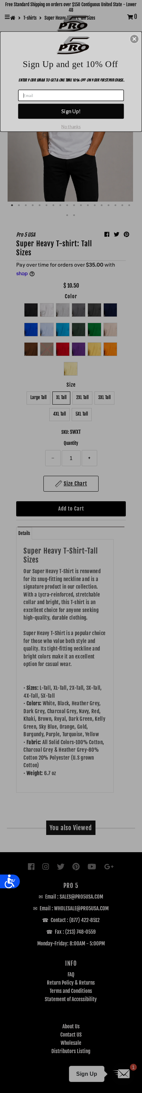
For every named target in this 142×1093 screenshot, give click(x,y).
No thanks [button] (71, 126)
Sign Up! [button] (71, 111)
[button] (134, 39)
